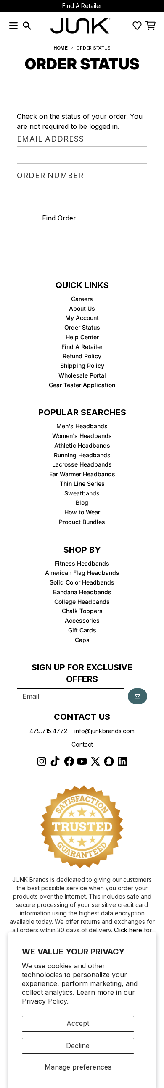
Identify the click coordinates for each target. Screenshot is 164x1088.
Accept (77, 1023)
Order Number (50, 176)
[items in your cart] (150, 26)
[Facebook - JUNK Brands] (68, 761)
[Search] (27, 26)
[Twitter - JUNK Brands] (95, 761)
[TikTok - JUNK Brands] (55, 761)
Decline (78, 1045)
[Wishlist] (137, 26)
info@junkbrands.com (104, 730)
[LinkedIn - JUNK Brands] (122, 761)
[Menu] (13, 26)
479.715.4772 (48, 730)
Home (60, 48)
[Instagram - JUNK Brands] (42, 761)
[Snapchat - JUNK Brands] (109, 761)
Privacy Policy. (45, 1001)
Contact (82, 744)
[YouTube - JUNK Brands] (82, 761)
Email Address (50, 139)
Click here (128, 929)
